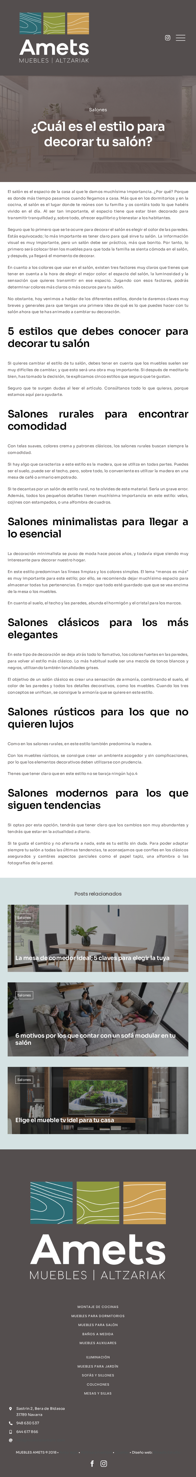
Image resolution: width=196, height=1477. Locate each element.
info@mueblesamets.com (40, 1440)
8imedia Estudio (166, 1452)
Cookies (122, 1452)
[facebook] (92, 1463)
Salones (98, 110)
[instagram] (104, 1463)
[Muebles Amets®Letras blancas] (54, 7)
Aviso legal (68, 1452)
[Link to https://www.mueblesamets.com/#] (167, 38)
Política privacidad (96, 1452)
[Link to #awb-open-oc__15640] (180, 38)
